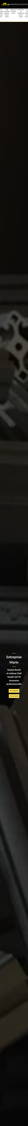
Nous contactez (14, 696)
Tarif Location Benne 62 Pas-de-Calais (6, 13)
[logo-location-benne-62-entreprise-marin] (5, 7)
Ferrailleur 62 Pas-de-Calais (13, 11)
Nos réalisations (14, 691)
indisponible (14, 4)
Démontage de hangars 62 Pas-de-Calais (20, 13)
